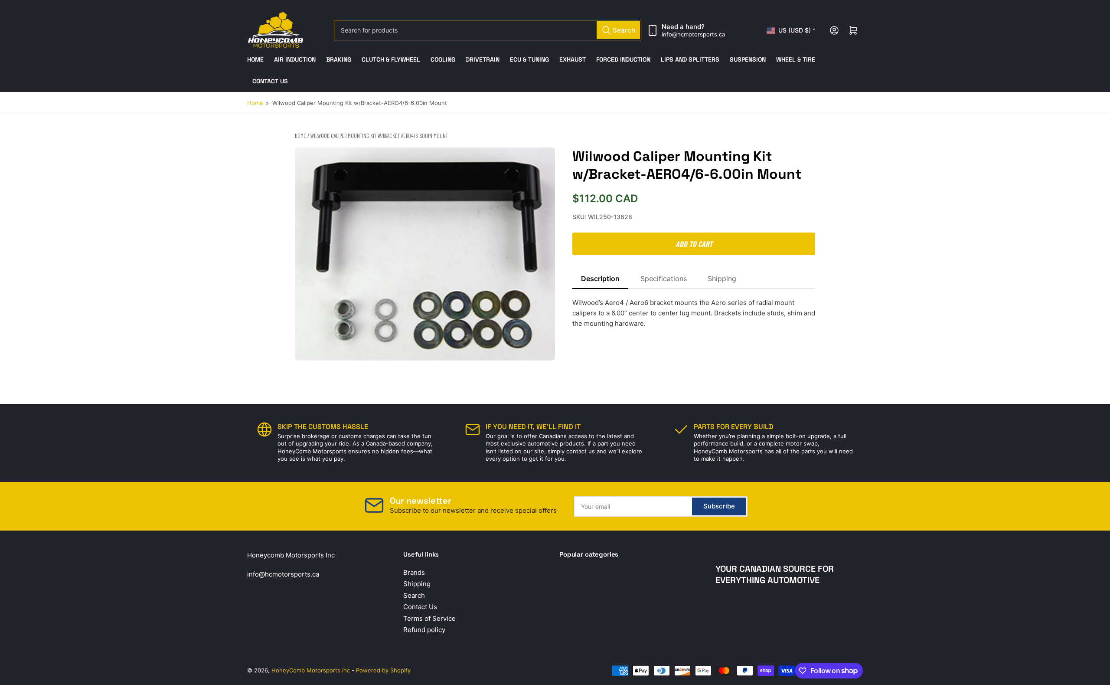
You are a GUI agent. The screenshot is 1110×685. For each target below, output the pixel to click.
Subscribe (719, 506)
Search (414, 595)
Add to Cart (694, 244)
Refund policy (424, 630)
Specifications (663, 278)
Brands (414, 572)
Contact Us (270, 81)
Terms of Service (429, 618)
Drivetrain (483, 59)
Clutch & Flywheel (391, 59)
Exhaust (572, 59)
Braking (338, 59)
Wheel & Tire (795, 59)
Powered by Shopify (383, 670)
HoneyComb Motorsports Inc (310, 670)
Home (255, 59)
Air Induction (295, 59)
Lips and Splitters (690, 59)
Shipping (722, 278)
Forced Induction (623, 59)
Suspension (748, 59)
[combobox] (487, 30)
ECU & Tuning (529, 59)
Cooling (443, 59)
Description (600, 278)
